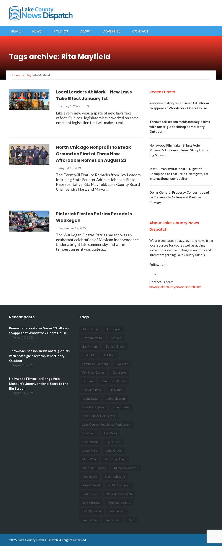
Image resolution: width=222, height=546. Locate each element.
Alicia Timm (90, 329)
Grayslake (119, 372)
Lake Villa (110, 433)
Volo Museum (91, 511)
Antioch (116, 338)
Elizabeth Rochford (95, 364)
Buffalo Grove (115, 346)
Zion (131, 520)
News (37, 31)
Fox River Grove (93, 372)
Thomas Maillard (119, 502)
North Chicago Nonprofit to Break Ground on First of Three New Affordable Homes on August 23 (93, 153)
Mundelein (89, 476)
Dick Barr (109, 355)
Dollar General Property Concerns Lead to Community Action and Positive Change (179, 197)
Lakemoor (89, 433)
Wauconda (89, 520)
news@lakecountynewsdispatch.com (175, 287)
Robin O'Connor (120, 485)
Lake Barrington (93, 407)
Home (15, 31)
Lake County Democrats (98, 416)
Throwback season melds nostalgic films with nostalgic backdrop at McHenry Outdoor (179, 126)
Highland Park (91, 390)
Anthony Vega (92, 338)
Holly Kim (116, 390)
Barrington (89, 346)
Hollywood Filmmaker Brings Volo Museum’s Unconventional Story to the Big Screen (179, 150)
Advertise (111, 31)
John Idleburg (115, 398)
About (85, 31)
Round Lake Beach (119, 494)
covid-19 (88, 355)
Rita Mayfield (91, 485)
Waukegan (112, 520)
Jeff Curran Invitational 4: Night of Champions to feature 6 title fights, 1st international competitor (179, 173)
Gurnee (87, 381)
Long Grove (114, 450)
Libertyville (89, 450)
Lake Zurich (90, 442)
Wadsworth (117, 511)
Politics (61, 31)
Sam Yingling (91, 502)
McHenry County (94, 468)
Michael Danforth (126, 468)
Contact (140, 31)
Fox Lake (122, 364)
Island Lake (90, 398)
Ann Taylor (113, 329)
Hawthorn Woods (113, 381)
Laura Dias (114, 442)
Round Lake (90, 494)
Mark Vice (89, 459)
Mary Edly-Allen (115, 459)
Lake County (121, 407)
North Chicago (115, 476)
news (19, 107)
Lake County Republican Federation (106, 424)
